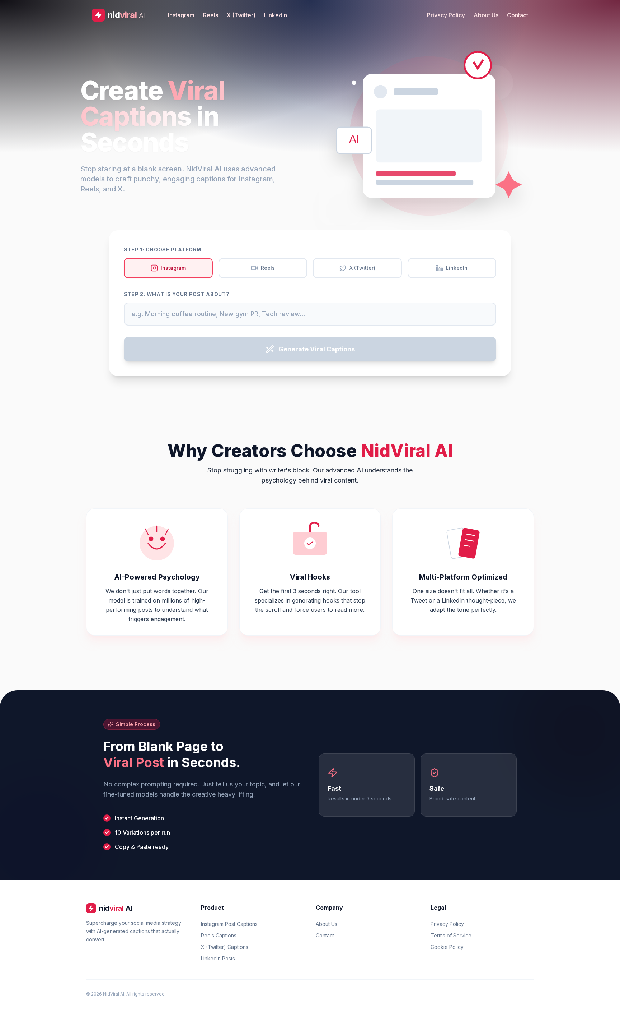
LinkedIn (275, 15)
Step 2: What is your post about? (176, 294)
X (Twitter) (241, 15)
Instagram (181, 15)
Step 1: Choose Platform (163, 249)
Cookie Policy (447, 947)
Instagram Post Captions (229, 924)
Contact (517, 15)
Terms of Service (451, 935)
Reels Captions (218, 935)
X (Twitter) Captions (224, 947)
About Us (486, 15)
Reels (210, 15)
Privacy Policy (446, 15)
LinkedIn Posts (218, 958)
